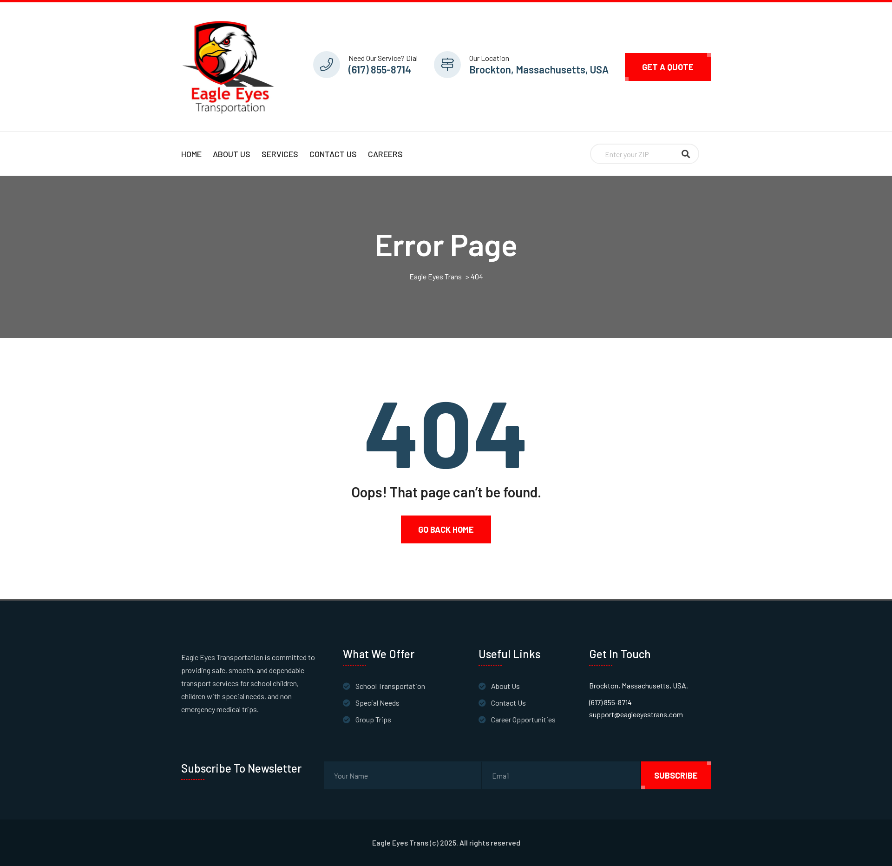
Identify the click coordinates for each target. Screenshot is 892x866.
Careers (385, 154)
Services (280, 154)
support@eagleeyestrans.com (636, 714)
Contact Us (333, 154)
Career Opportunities (523, 719)
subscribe (676, 775)
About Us (231, 154)
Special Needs (377, 702)
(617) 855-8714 (379, 69)
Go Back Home (446, 529)
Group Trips (373, 719)
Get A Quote (668, 67)
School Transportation (390, 685)
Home (191, 154)
